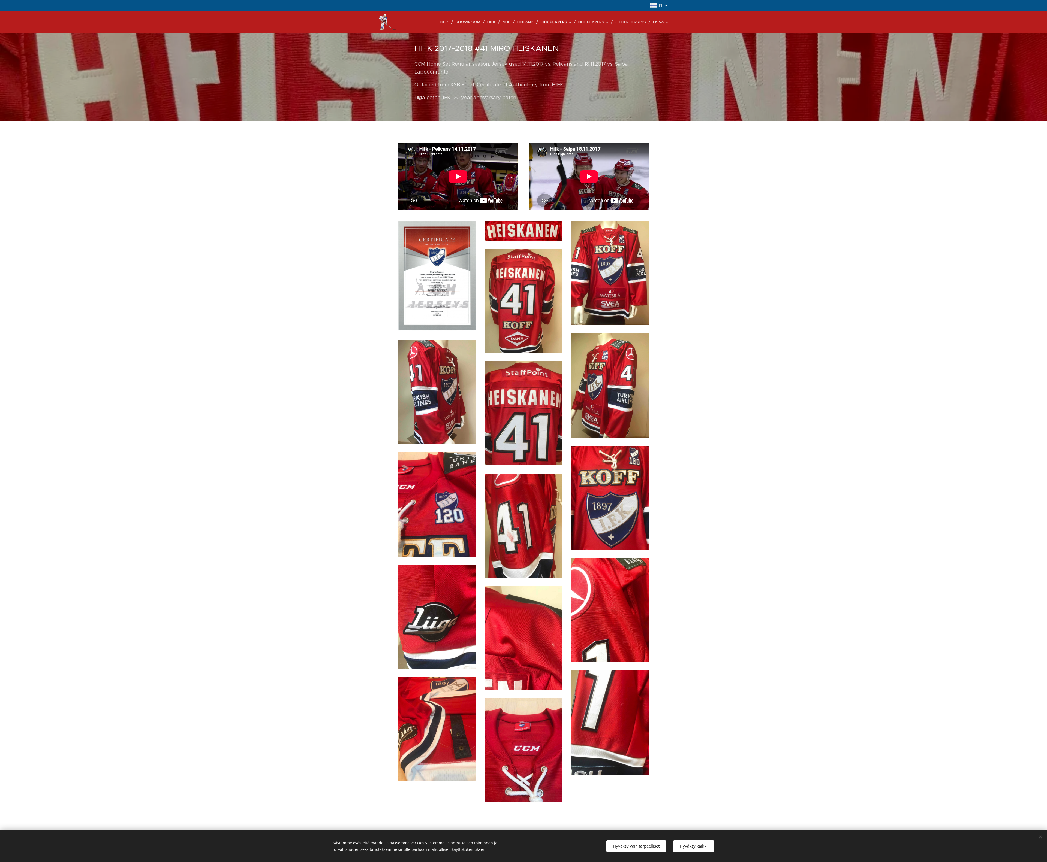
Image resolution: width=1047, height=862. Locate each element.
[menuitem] (445, 22)
